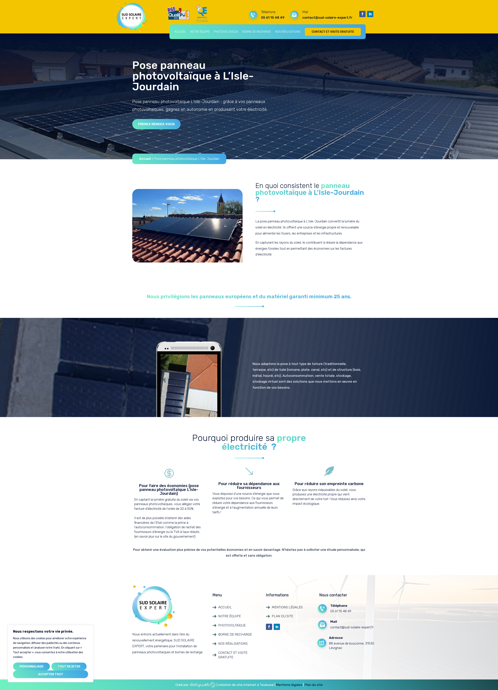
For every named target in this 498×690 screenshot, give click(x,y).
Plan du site (282, 616)
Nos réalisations (288, 31)
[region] (50, 653)
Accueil (180, 31)
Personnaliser (31, 666)
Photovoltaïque (226, 31)
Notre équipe (200, 31)
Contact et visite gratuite (333, 31)
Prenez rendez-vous (156, 124)
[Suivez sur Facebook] (362, 14)
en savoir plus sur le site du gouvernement (165, 536)
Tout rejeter (69, 666)
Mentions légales (287, 607)
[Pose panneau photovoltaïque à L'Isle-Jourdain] (187, 261)
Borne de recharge (256, 31)
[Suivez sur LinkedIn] (370, 14)
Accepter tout (50, 674)
